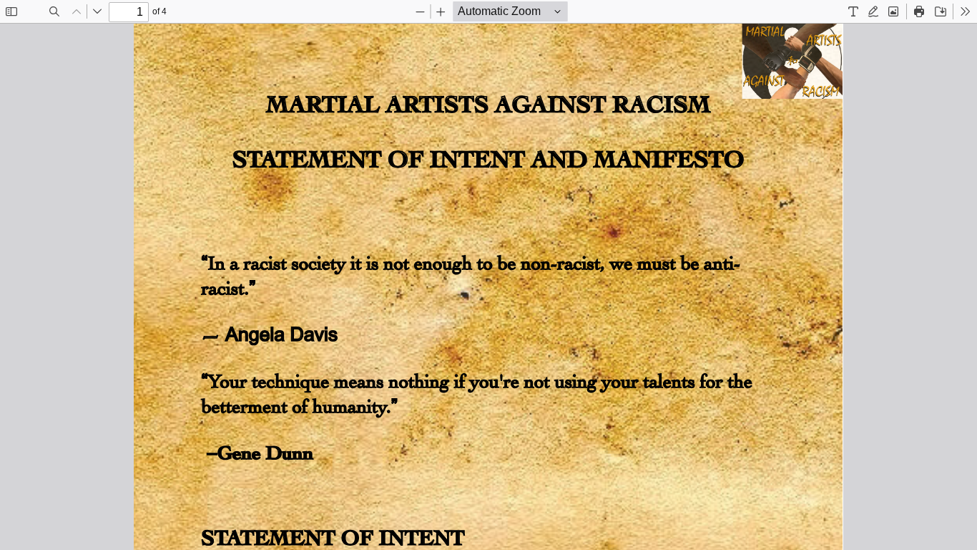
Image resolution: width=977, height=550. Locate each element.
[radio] (853, 11)
